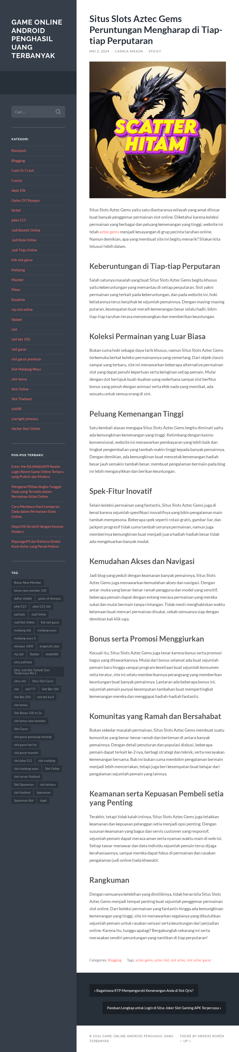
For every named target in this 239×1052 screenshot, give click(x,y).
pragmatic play (50, 646)
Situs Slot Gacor (42, 681)
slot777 (30, 689)
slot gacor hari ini (25, 745)
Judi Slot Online (24, 622)
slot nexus (19, 379)
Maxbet (17, 280)
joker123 (18, 220)
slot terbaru (48, 784)
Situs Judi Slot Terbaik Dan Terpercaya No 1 (31, 671)
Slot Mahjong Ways (26, 369)
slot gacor (19, 349)
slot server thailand (27, 776)
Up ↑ (187, 1041)
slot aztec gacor (199, 960)
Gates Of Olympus (25, 200)
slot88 (16, 409)
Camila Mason (129, 51)
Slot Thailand (21, 399)
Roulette (18, 299)
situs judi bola (23, 662)
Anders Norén (211, 1036)
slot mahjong (46, 760)
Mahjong (18, 270)
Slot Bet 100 (50, 689)
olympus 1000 (23, 646)
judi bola (19, 614)
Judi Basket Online (25, 230)
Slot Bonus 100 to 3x (28, 713)
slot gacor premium (26, 359)
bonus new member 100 (30, 590)
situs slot (20, 681)
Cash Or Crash (22, 170)
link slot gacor (22, 260)
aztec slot (161, 960)
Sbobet (16, 319)
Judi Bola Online (23, 240)
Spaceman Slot (24, 800)
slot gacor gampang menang (33, 737)
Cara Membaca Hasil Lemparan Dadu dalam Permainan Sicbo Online (35, 511)
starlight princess (24, 419)
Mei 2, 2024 (99, 51)
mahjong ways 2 (25, 638)
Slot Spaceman (24, 784)
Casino (16, 180)
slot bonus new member (30, 721)
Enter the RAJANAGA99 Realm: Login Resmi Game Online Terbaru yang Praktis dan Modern (37, 471)
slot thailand (22, 792)
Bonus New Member (27, 582)
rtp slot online (22, 309)
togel (43, 800)
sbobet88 (52, 654)
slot (14, 329)
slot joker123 (23, 760)
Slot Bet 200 (22, 697)
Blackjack (18, 150)
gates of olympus (49, 598)
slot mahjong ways (26, 768)
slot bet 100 (20, 339)
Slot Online (19, 389)
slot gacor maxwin (26, 753)
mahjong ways (46, 630)
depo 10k (18, 190)
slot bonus (21, 705)
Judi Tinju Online (24, 250)
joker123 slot (42, 606)
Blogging (18, 160)
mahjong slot (22, 630)
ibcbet (16, 210)
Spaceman (43, 792)
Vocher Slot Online (25, 428)
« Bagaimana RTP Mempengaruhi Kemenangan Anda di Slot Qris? (143, 990)
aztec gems (109, 231)
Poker (16, 289)
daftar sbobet (23, 598)
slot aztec (178, 960)
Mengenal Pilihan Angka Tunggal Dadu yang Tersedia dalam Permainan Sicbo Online (36, 491)
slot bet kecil (45, 697)
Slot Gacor (21, 729)
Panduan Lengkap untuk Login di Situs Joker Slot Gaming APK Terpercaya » (164, 1008)
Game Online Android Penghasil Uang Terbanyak (36, 39)
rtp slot (19, 654)
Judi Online (38, 614)
